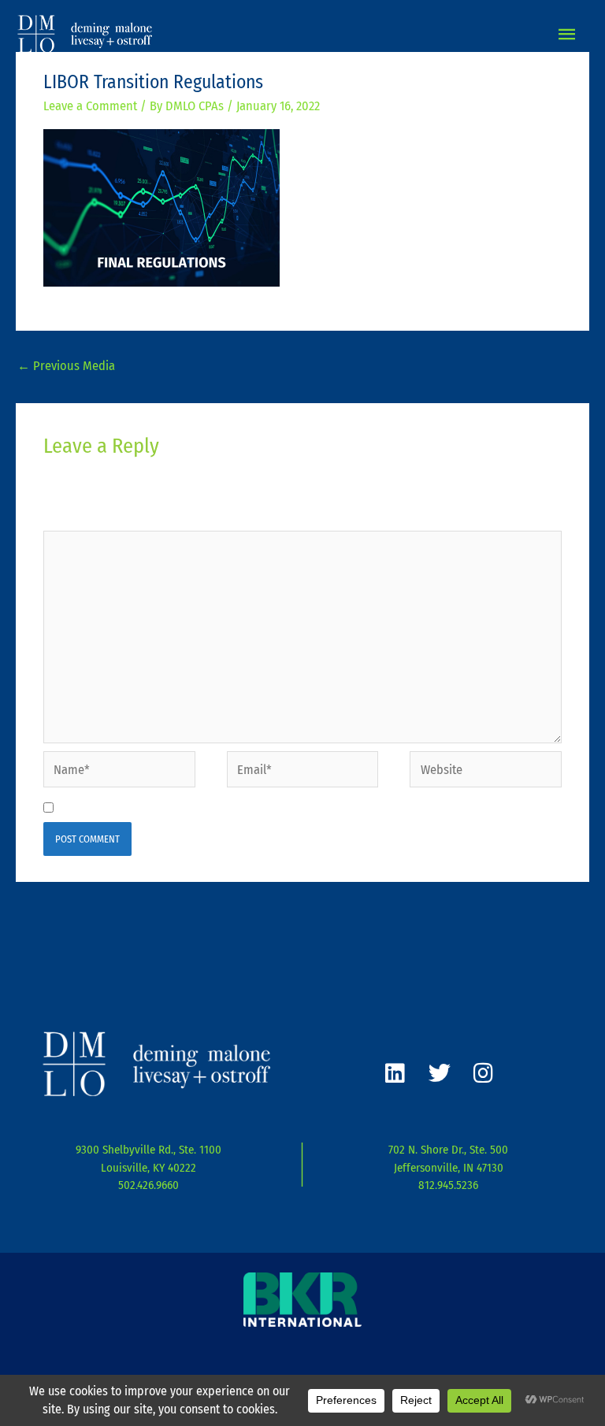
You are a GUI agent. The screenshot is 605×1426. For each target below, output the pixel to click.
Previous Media (66, 365)
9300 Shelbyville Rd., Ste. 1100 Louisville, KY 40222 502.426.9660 (148, 1167)
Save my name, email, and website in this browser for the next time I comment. (274, 808)
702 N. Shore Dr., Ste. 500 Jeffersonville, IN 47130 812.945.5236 (448, 1167)
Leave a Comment (90, 105)
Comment (73, 517)
